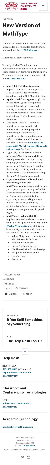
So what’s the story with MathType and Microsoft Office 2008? (26, 146)
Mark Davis (8, 279)
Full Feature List (16, 78)
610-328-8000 (28, 446)
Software (7, 19)
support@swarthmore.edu (17, 372)
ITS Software (29, 50)
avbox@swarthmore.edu (15, 403)
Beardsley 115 (9, 406)
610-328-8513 (9, 369)
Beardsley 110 (10, 375)
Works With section (17, 226)
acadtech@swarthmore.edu (17, 426)
